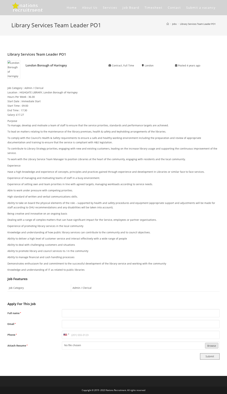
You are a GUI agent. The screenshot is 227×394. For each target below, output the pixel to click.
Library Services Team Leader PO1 (198, 24)
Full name (14, 313)
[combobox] (66, 335)
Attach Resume (17, 345)
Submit (210, 356)
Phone (12, 334)
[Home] (168, 24)
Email (11, 324)
